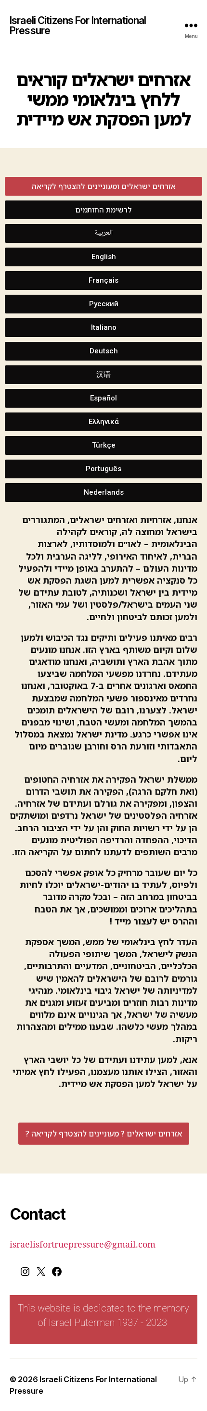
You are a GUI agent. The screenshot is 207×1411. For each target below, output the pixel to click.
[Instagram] (25, 1274)
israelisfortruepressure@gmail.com (82, 1244)
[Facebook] (57, 1274)
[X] (41, 1274)
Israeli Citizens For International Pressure (78, 25)
